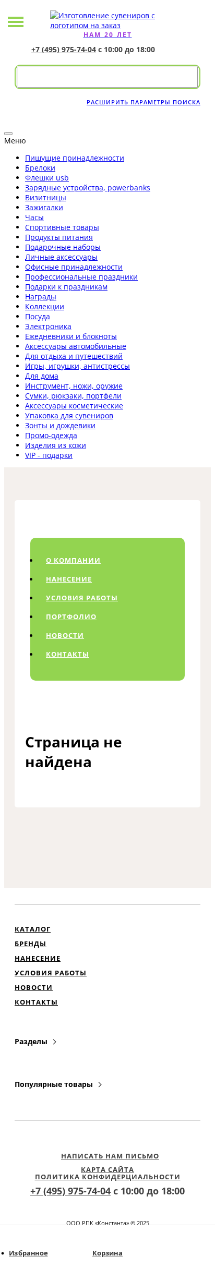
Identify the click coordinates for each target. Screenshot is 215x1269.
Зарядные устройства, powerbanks (87, 187)
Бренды (30, 943)
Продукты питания (59, 237)
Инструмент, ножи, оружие (74, 386)
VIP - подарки (49, 455)
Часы (34, 217)
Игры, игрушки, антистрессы (77, 366)
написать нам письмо (110, 1156)
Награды (40, 296)
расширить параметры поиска (143, 102)
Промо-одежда (51, 435)
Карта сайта (107, 1169)
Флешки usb (47, 178)
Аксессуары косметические (74, 405)
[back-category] (8, 133)
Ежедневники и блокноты (71, 336)
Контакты (36, 1002)
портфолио (71, 616)
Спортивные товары (62, 227)
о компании (73, 560)
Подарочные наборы (63, 247)
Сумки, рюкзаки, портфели (73, 396)
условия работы (82, 597)
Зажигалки (44, 207)
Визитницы (45, 197)
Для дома (41, 376)
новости (65, 635)
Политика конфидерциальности (108, 1176)
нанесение (69, 579)
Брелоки (40, 168)
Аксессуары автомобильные (75, 346)
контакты (67, 654)
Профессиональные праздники (81, 277)
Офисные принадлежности (74, 267)
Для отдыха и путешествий (74, 356)
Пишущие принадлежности (74, 158)
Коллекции (44, 306)
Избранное (28, 1253)
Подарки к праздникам (66, 287)
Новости (34, 987)
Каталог (33, 929)
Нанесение (38, 958)
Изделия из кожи (55, 445)
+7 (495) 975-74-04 (63, 49)
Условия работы (51, 972)
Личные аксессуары (61, 257)
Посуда (37, 316)
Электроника (48, 326)
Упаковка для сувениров (69, 415)
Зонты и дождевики (60, 425)
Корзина (107, 1253)
